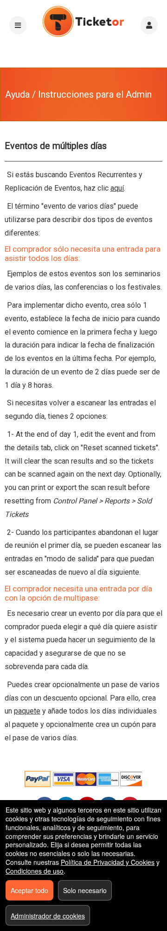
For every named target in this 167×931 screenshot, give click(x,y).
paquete (27, 711)
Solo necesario (85, 890)
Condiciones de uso (35, 870)
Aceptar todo (29, 890)
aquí (117, 188)
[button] (149, 25)
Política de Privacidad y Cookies (107, 862)
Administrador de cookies (48, 915)
